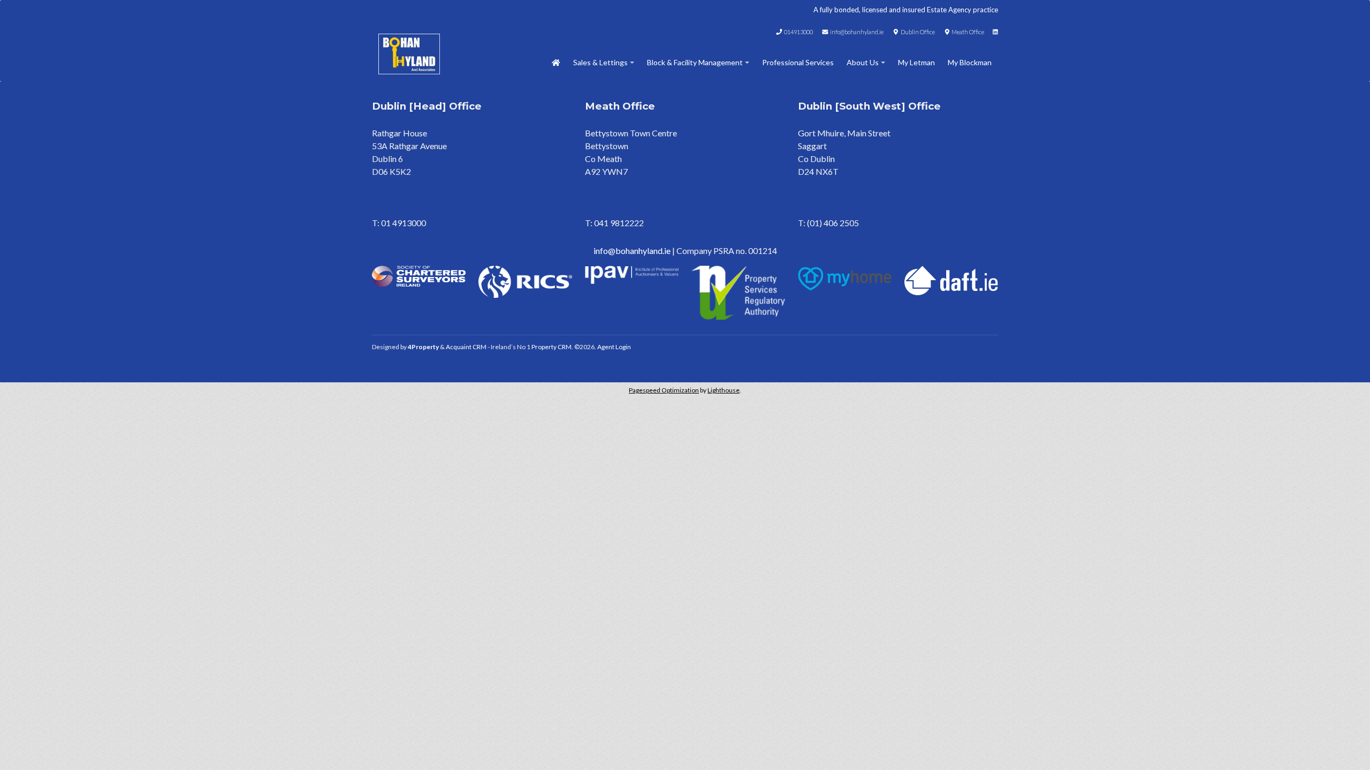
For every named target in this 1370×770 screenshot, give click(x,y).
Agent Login (614, 347)
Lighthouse (723, 390)
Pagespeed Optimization (664, 390)
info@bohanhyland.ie (856, 31)
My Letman (916, 62)
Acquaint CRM (466, 347)
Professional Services (798, 62)
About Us (863, 62)
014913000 (798, 31)
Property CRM (551, 347)
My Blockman (970, 62)
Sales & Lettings (600, 62)
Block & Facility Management (695, 62)
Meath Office (967, 31)
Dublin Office (917, 31)
